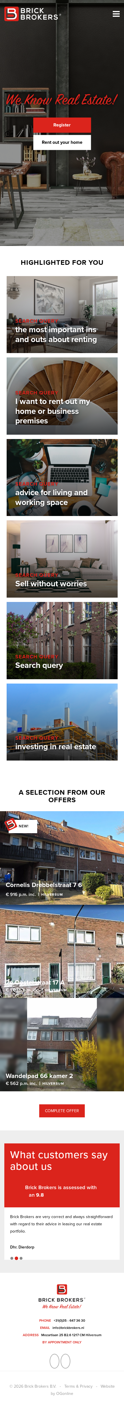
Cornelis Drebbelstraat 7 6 (44, 885)
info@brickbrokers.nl (68, 1328)
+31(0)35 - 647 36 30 (69, 1320)
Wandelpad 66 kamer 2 (39, 1076)
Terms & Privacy (78, 1386)
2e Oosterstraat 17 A (35, 982)
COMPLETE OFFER (62, 1110)
